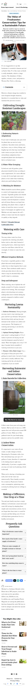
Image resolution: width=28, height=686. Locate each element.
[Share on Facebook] (7, 683)
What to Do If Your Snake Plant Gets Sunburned (8, 624)
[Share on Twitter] (10, 683)
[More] (20, 683)
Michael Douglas (9, 40)
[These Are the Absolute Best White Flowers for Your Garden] (23, 634)
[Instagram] (14, 674)
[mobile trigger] (2, 4)
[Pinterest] (16, 674)
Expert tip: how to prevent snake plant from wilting (9, 662)
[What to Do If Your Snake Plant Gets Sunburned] (23, 623)
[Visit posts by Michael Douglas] (4, 40)
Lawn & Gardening (14, 13)
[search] (18, 4)
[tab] (14, 532)
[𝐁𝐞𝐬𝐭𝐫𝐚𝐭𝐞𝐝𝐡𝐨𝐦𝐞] (5, 4)
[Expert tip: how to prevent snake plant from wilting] (23, 661)
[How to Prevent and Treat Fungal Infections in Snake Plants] (23, 648)
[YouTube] (12, 674)
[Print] (17, 683)
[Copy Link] (14, 683)
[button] (14, 420)
